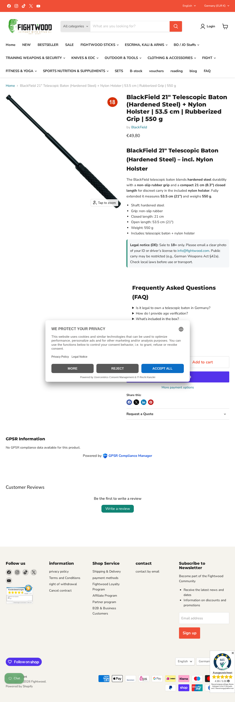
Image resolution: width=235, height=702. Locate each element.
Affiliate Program (104, 595)
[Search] (176, 26)
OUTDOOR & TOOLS (122, 58)
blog (193, 71)
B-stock (136, 71)
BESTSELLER (48, 44)
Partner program (104, 602)
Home (10, 44)
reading (177, 71)
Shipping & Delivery (106, 571)
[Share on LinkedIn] (143, 402)
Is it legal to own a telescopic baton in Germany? (173, 308)
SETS (119, 71)
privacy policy (59, 571)
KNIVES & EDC (83, 58)
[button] (208, 26)
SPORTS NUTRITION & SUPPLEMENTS (74, 71)
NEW (26, 44)
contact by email (147, 571)
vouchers (156, 71)
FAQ (207, 71)
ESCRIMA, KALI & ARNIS (145, 44)
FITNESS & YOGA (20, 71)
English (187, 6)
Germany (215, 6)
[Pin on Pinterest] (151, 402)
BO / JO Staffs (185, 44)
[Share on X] (136, 402)
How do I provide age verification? (162, 313)
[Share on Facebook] (129, 402)
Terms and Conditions (64, 578)
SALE (69, 44)
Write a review (117, 508)
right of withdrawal (63, 584)
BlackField (139, 127)
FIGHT (207, 58)
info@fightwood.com (193, 250)
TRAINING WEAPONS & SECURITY (34, 58)
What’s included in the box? (157, 319)
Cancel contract (60, 590)
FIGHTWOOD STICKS (98, 44)
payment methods (105, 578)
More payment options (178, 387)
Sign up (189, 633)
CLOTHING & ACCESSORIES (170, 58)
